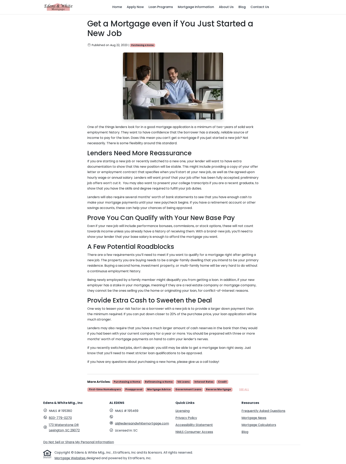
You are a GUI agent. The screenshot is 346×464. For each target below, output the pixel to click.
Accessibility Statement (194, 425)
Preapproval (133, 389)
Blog (242, 7)
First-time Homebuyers (105, 389)
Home (117, 7)
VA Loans (183, 381)
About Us (226, 7)
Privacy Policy (186, 418)
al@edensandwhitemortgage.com (142, 423)
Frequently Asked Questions (263, 411)
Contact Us (259, 7)
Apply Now (135, 7)
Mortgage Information (196, 7)
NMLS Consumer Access (194, 432)
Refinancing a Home (159, 381)
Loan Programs (161, 7)
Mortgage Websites (70, 458)
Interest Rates (203, 381)
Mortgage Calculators (258, 425)
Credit (222, 381)
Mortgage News (253, 418)
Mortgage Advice (159, 389)
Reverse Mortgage (218, 389)
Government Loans (188, 389)
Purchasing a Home (142, 45)
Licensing (182, 411)
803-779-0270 (60, 418)
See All (244, 389)
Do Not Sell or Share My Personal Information (78, 442)
